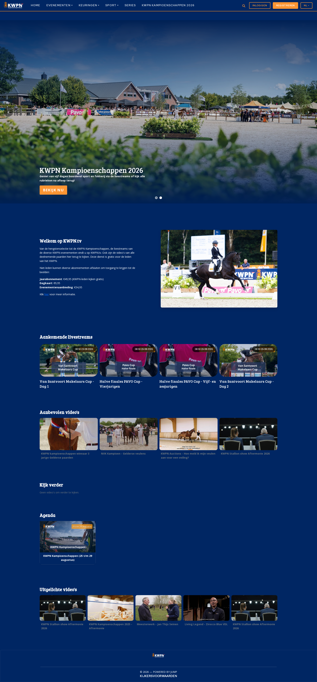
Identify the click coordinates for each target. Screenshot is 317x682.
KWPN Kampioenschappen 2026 (168, 5)
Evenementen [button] (58, 5)
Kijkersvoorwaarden (158, 676)
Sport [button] (110, 5)
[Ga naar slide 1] (156, 197)
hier (46, 294)
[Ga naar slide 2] (160, 197)
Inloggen (259, 5)
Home (35, 5)
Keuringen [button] (88, 5)
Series (130, 5)
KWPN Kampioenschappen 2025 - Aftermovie (110, 626)
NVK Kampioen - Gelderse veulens (123, 453)
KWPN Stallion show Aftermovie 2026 (245, 453)
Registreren (285, 5)
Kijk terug (54, 189)
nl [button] (305, 5)
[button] (69, 366)
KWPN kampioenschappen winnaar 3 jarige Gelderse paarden (65, 455)
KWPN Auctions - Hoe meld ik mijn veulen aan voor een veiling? (188, 455)
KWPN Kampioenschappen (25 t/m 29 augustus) (67, 558)
